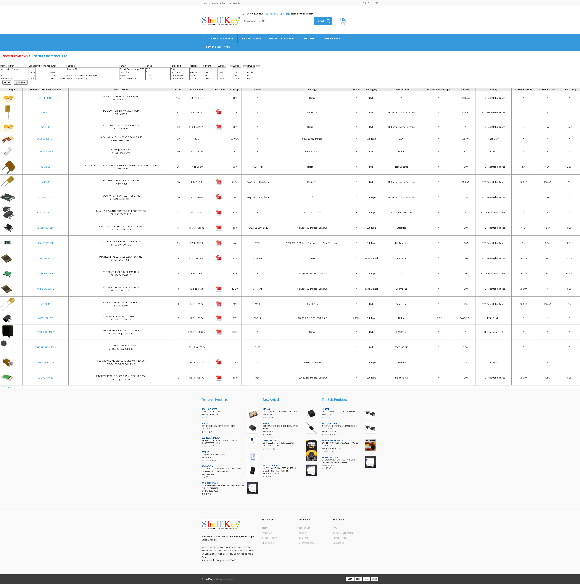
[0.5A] (210, 72)
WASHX (205, 451)
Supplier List (303, 527)
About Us (267, 532)
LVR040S (45, 181)
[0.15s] (251, 72)
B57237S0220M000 (45, 347)
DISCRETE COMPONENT (16, 56)
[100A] (210, 78)
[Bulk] (180, 69)
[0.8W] (57, 72)
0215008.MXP (45, 151)
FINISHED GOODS (251, 38)
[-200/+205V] (196, 72)
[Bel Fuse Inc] (14, 78)
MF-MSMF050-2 (45, 258)
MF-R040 (45, 303)
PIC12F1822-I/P (329, 423)
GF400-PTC (45, 97)
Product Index (218, 3)
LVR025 (45, 112)
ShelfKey (209, 579)
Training (301, 532)
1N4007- (267, 423)
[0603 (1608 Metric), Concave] (92, 75)
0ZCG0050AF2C (45, 273)
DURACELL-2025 (271, 440)
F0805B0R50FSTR (45, 138)
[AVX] (14, 75)
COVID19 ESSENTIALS (218, 46)
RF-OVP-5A (207, 466)
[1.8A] (237, 75)
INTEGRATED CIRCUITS (282, 38)
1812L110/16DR (45, 227)
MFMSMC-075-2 (45, 288)
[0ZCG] (158, 78)
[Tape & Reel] (180, 75)
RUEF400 (45, 126)
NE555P (326, 409)
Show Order (235, 3)
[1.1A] (222, 72)
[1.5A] (222, 75)
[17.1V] (32, 75)
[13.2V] (196, 78)
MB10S (266, 409)
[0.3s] (251, 78)
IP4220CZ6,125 (45, 212)
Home (204, 3)
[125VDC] (196, 75)
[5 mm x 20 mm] (92, 69)
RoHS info (302, 537)
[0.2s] (251, 75)
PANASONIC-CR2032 (332, 440)
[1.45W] (57, 75)
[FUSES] (132, 75)
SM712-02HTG (45, 317)
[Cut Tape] (180, 72)
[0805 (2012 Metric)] (92, 78)
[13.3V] (32, 72)
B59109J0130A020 (45, 331)
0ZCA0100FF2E (45, 242)
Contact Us (338, 542)
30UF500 (45, 166)
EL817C (205, 423)
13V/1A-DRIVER (209, 409)
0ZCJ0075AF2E (45, 377)
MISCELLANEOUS (333, 38)
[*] (14, 72)
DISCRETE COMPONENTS (219, 38)
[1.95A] (237, 78)
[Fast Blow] (132, 72)
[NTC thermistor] (132, 78)
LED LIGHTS (309, 38)
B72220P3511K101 (211, 437)
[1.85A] (222, 78)
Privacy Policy (340, 537)
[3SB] (158, 69)
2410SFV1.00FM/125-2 (45, 362)
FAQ (335, 527)
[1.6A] (210, 75)
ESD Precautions (306, 542)
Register (366, 3)
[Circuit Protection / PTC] (132, 69)
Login (376, 3)
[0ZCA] (158, 75)
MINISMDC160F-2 (45, 197)
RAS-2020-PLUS (210, 482)
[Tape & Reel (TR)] (180, 78)
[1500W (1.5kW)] (57, 78)
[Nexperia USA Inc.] (14, 69)
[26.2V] (32, 78)
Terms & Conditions (343, 532)
